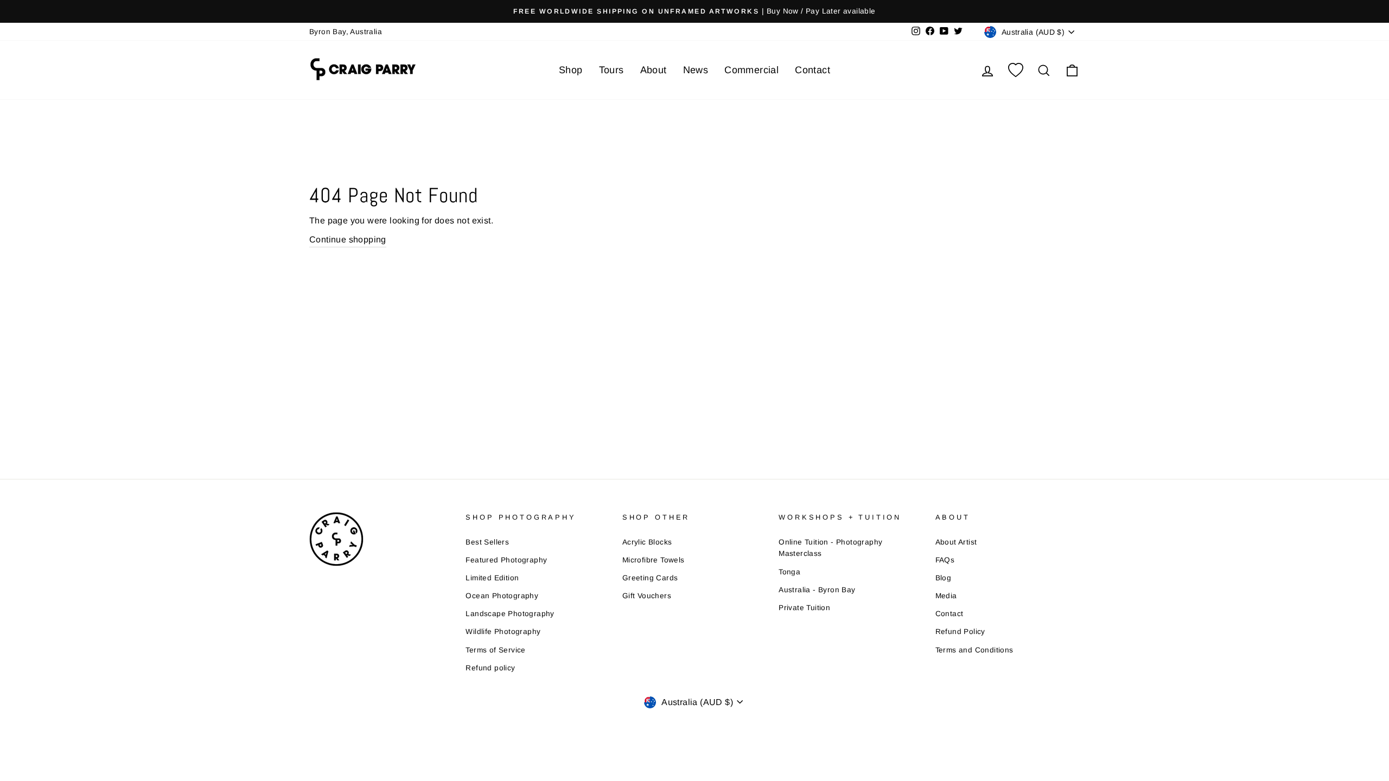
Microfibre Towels (653, 560)
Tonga (789, 572)
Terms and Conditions (974, 650)
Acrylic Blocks (647, 542)
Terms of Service (495, 650)
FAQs (945, 560)
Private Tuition (804, 608)
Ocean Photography (502, 596)
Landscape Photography (510, 614)
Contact (812, 70)
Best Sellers (487, 542)
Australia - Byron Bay (817, 590)
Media (946, 596)
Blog (943, 578)
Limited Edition (492, 578)
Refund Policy (960, 632)
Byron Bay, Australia (345, 32)
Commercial (751, 70)
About (653, 70)
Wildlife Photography (503, 632)
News (696, 70)
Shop (571, 70)
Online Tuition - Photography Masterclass (830, 548)
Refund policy (490, 668)
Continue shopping (347, 239)
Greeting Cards (650, 578)
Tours (611, 70)
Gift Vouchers (646, 596)
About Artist (956, 542)
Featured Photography (506, 560)
